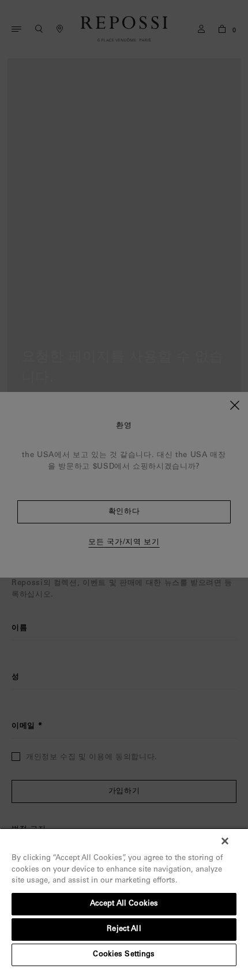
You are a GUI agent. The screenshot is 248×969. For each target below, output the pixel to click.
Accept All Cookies (124, 904)
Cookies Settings (124, 955)
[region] (124, 898)
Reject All (124, 929)
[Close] (224, 841)
